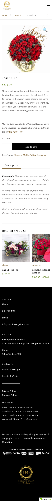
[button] (45, 29)
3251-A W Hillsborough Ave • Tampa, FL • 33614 (25, 343)
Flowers (17, 15)
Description (11, 165)
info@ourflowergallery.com (15, 324)
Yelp (15, 376)
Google (16, 369)
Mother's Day (29, 155)
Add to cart (31, 147)
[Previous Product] (47, 15)
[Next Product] (50, 15)
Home (4, 15)
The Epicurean (10, 269)
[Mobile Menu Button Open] (48, 5)
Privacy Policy (9, 391)
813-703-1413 (15, 131)
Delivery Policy (9, 395)
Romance (41, 155)
